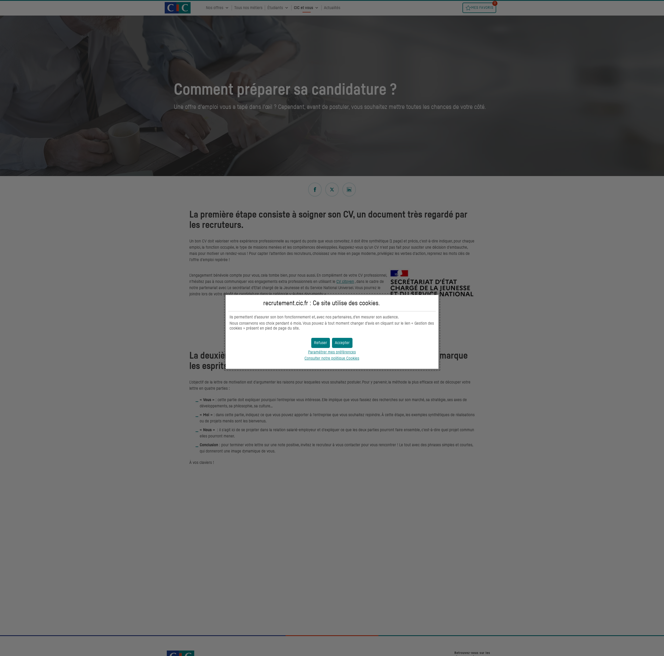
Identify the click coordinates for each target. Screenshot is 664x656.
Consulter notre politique (332, 358)
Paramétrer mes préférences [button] (332, 352)
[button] (342, 343)
